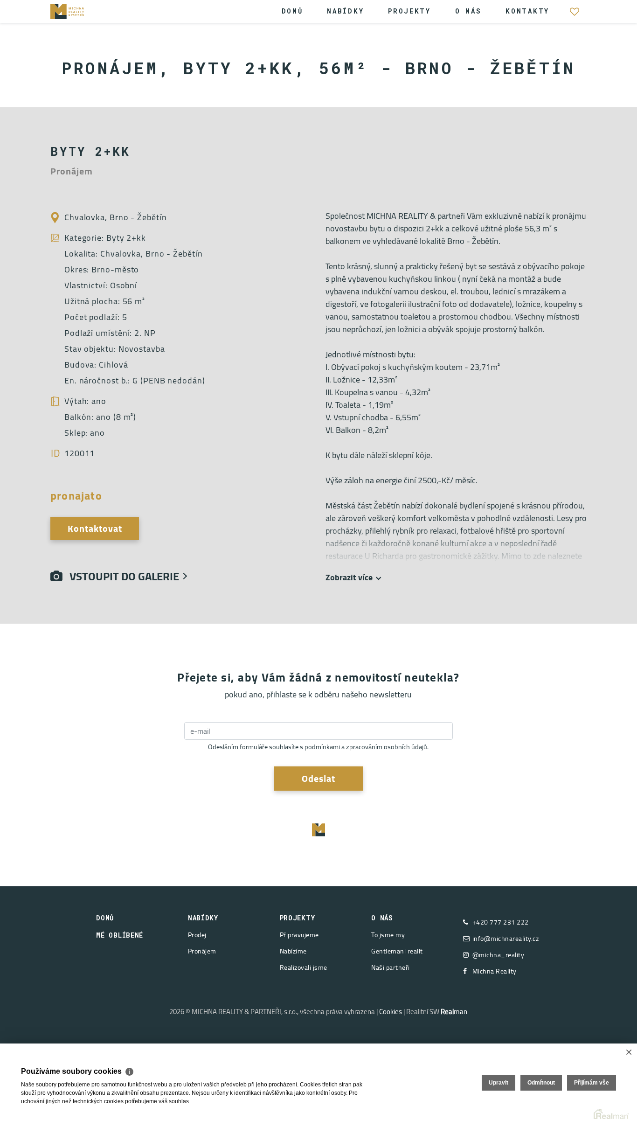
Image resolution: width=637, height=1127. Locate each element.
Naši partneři (390, 967)
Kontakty (527, 11)
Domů (292, 11)
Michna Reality (494, 971)
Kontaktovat (95, 528)
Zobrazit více (349, 577)
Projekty (409, 11)
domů (105, 917)
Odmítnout (541, 1082)
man (454, 1011)
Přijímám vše (591, 1082)
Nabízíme (293, 951)
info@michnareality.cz (505, 939)
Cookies (390, 1011)
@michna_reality (498, 955)
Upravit (498, 1082)
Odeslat (318, 778)
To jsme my (388, 935)
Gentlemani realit (397, 951)
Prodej (197, 935)
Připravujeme (299, 935)
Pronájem (202, 951)
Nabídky (345, 11)
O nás (468, 11)
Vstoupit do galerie (120, 576)
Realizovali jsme (303, 967)
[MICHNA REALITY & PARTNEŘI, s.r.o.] (78, 10)
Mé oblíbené (574, 16)
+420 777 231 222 (500, 922)
